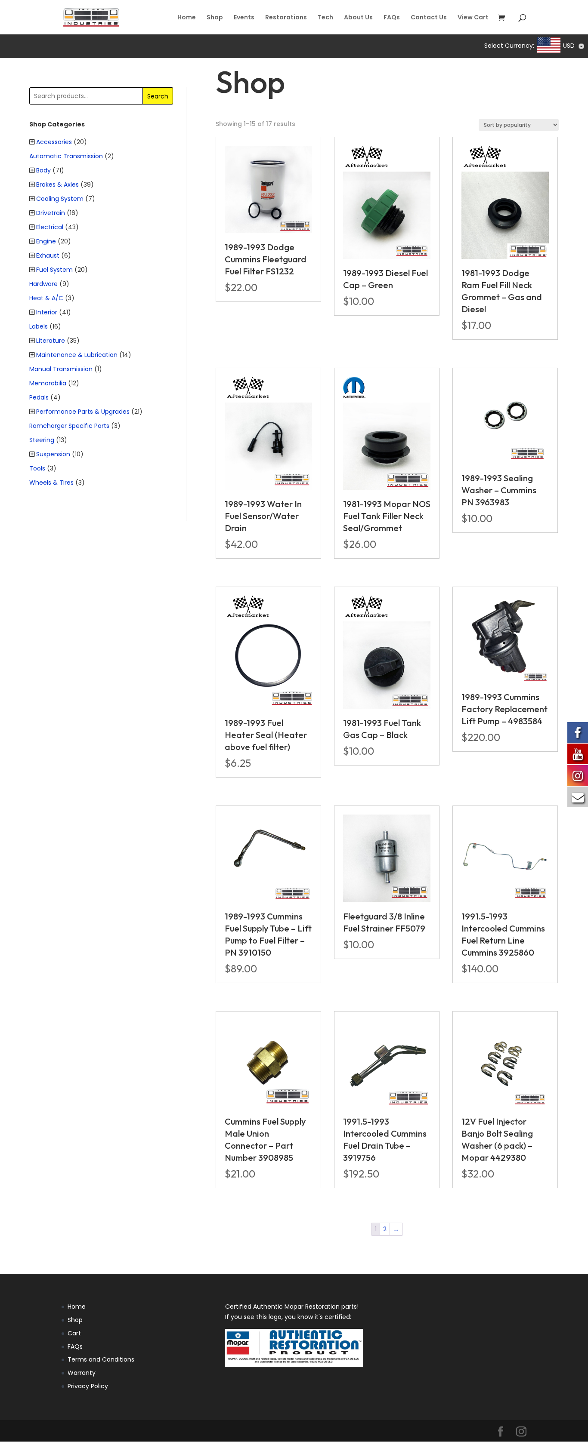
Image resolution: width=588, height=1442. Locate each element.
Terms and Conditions (101, 1359)
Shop (215, 18)
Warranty (82, 1372)
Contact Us (429, 18)
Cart (74, 1333)
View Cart (473, 18)
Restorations (286, 18)
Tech (325, 18)
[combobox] (561, 46)
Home (186, 18)
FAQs (392, 18)
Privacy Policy (88, 1386)
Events (244, 18)
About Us (358, 18)
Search (157, 96)
